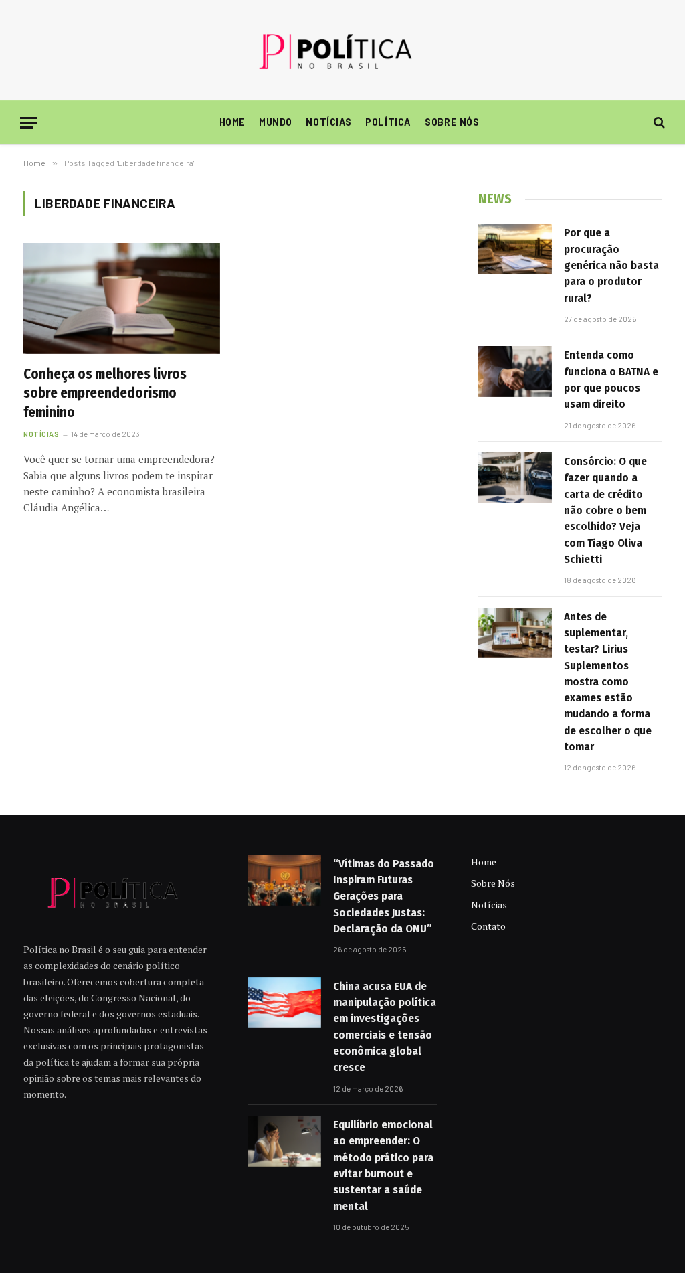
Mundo (275, 122)
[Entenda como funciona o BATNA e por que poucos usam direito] (515, 371)
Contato (488, 926)
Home (232, 122)
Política (388, 122)
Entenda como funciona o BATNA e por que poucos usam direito (611, 379)
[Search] (658, 123)
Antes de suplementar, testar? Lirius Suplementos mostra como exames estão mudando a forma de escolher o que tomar (608, 682)
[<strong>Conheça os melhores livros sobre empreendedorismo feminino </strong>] (121, 298)
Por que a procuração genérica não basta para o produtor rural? (611, 265)
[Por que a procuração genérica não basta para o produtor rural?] (515, 249)
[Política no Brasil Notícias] (342, 50)
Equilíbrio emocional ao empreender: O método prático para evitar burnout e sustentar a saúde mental (383, 1165)
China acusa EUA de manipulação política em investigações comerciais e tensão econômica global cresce (384, 1026)
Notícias (329, 122)
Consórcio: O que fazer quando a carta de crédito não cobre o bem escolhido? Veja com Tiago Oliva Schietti (605, 510)
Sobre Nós (452, 122)
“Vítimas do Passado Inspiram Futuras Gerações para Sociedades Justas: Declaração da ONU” (383, 896)
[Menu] (28, 123)
